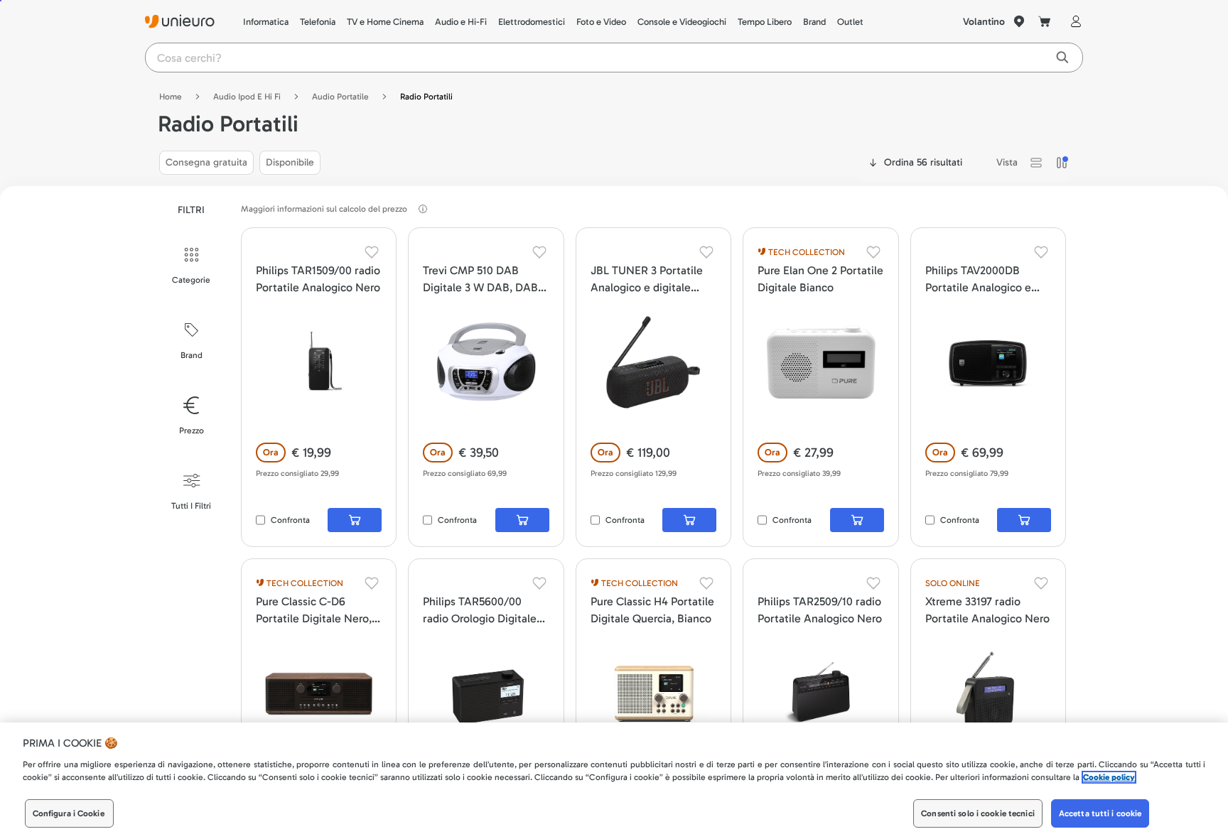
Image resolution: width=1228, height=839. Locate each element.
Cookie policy (1109, 777)
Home (170, 97)
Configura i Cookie (68, 813)
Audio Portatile (340, 97)
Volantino (984, 22)
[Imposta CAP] (1019, 21)
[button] (1036, 163)
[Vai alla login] (1073, 21)
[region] (614, 780)
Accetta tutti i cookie (1100, 813)
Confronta (290, 520)
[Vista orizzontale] (1036, 163)
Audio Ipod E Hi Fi (247, 97)
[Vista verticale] (1062, 163)
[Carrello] (1045, 21)
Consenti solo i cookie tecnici (978, 813)
